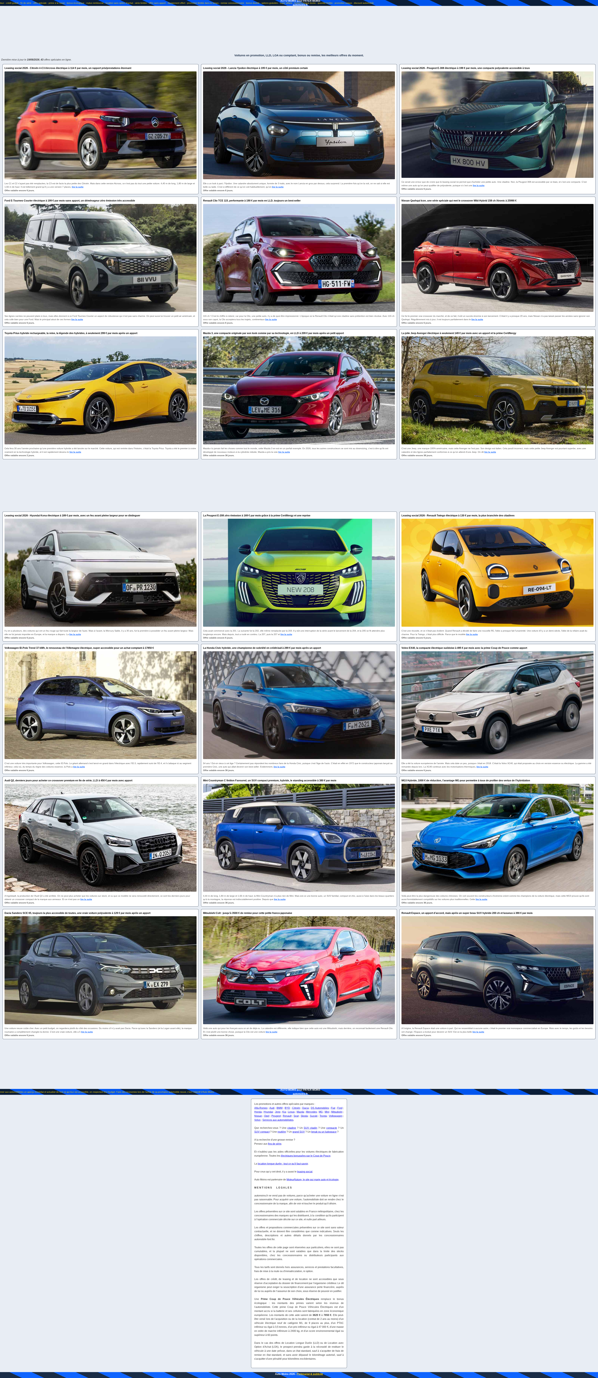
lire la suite (77, 187)
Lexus (291, 1112)
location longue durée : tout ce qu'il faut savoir (283, 1163)
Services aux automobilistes (277, 1120)
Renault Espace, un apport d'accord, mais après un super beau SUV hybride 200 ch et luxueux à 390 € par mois (467, 913)
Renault (287, 1116)
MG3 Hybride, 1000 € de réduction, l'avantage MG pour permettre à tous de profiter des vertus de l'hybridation (465, 780)
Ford (339, 1108)
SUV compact (262, 1131)
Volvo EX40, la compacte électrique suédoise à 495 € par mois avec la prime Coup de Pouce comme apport (464, 648)
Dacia (305, 1108)
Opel (266, 1116)
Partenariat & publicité (310, 1374)
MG (321, 1112)
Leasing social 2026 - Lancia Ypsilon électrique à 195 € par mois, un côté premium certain (255, 68)
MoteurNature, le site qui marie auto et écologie (313, 1179)
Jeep (277, 1112)
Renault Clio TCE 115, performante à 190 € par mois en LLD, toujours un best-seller (252, 200)
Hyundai (268, 1112)
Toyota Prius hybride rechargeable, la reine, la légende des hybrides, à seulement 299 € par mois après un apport (71, 333)
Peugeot (276, 1116)
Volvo (257, 1120)
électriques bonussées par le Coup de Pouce (305, 1155)
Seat (296, 1116)
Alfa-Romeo (261, 1108)
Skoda (304, 1116)
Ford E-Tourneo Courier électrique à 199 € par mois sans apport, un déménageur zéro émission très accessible (70, 200)
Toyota (323, 1116)
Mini (327, 1112)
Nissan (258, 1116)
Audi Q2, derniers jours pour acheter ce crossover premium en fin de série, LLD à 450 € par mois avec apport (68, 780)
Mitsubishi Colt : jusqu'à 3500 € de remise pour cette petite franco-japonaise (247, 913)
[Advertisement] (299, 29)
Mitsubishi (336, 1112)
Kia (284, 1112)
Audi (272, 1108)
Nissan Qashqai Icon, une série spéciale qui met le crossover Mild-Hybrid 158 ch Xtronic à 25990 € (459, 200)
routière (282, 1131)
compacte (331, 1128)
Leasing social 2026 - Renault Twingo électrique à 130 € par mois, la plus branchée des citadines (458, 515)
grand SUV (298, 1131)
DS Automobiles (320, 1108)
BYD (287, 1108)
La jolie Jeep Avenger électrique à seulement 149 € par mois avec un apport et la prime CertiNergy (458, 333)
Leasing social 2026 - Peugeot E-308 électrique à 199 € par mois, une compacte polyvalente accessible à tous (465, 68)
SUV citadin (310, 1128)
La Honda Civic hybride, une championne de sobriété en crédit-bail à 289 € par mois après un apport (262, 648)
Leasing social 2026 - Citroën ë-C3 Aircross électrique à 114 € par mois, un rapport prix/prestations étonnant (68, 68)
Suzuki (314, 1116)
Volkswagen (335, 1116)
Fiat (333, 1108)
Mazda (300, 1112)
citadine (291, 1128)
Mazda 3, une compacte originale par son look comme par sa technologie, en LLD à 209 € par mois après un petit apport (273, 333)
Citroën (296, 1108)
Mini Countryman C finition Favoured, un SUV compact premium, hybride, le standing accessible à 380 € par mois (269, 780)
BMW (280, 1108)
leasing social (304, 1171)
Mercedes (311, 1112)
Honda (258, 1112)
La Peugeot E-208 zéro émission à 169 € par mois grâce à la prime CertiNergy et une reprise (256, 515)
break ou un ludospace (324, 1131)
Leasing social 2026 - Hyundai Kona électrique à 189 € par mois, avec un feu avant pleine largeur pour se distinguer (72, 515)
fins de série (274, 1143)
